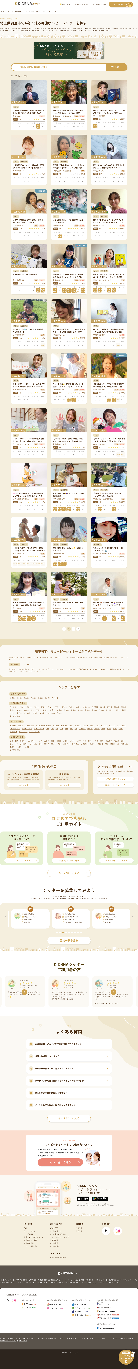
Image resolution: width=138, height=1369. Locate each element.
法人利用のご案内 (99, 4)
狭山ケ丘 (109, 741)
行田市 (43, 707)
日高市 (34, 713)
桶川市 (80, 710)
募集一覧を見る (69, 940)
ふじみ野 (66, 744)
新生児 (90, 729)
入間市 (45, 710)
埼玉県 (33, 698)
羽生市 (109, 707)
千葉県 (40, 698)
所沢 (16, 744)
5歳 (71, 729)
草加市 (19, 710)
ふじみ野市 (50, 713)
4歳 (66, 729)
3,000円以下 (39, 729)
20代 (109, 729)
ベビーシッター (53, 28)
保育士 (21, 725)
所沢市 (57, 707)
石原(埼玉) (31, 741)
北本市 (94, 710)
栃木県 (19, 698)
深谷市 (123, 707)
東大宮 (46, 744)
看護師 (85, 725)
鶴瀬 (11, 744)
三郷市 (117, 710)
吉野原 (100, 744)
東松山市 (86, 707)
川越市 (22, 707)
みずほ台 (75, 744)
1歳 (52, 729)
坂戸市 (12, 713)
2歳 (57, 729)
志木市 (59, 710)
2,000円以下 (27, 729)
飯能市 (64, 707)
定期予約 (13, 725)
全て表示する (15, 716)
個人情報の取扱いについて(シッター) (27, 1338)
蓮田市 (124, 710)
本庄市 (78, 707)
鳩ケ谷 (21, 747)
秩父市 (50, 707)
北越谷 (65, 741)
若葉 (106, 744)
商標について (23, 1340)
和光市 (66, 710)
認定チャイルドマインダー (63, 725)
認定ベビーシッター (43, 725)
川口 (53, 741)
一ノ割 (39, 741)
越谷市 (26, 710)
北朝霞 (59, 741)
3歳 (61, 729)
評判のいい (23, 732)
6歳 (76, 729)
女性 (97, 725)
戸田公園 (33, 744)
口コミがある (34, 732)
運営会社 (2, 1338)
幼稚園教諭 (29, 725)
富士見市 (109, 710)
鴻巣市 (116, 707)
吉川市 (41, 713)
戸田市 (38, 710)
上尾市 (12, 710)
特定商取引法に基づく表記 (8, 1340)
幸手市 (19, 713)
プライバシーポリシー (72, 1338)
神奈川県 (55, 698)
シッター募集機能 (83, 898)
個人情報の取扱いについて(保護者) (52, 1338)
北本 (79, 741)
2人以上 (104, 725)
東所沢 (53, 744)
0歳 (47, 729)
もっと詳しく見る (69, 1118)
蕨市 (32, 710)
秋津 (11, 741)
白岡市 (59, 713)
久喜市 (87, 710)
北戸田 (72, 741)
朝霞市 (52, 710)
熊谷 (84, 741)
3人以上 (112, 725)
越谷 (89, 741)
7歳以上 (82, 729)
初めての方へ (67, 4)
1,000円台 (121, 725)
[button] (57, 932)
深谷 (59, 744)
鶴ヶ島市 (27, 713)
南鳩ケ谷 (13, 747)
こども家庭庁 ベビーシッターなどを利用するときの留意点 (115, 1338)
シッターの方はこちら (120, 4)
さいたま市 (14, 707)
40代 (121, 729)
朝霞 (16, 741)
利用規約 (10, 1338)
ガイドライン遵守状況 (88, 1338)
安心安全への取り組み (82, 4)
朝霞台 (22, 741)
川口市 (36, 707)
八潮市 (101, 710)
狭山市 (102, 707)
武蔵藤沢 (92, 744)
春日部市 (95, 707)
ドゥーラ (78, 725)
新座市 (73, 710)
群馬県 (26, 698)
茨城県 (12, 698)
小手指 (95, 741)
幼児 (103, 729)
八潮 (27, 747)
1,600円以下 (15, 729)
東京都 (47, 698)
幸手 (102, 741)
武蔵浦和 (84, 744)
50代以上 (13, 732)
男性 (92, 725)
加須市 (71, 707)
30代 (115, 729)
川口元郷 (124, 744)
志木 (123, 741)
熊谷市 (29, 707)
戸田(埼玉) (24, 744)
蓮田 (40, 744)
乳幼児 (97, 729)
